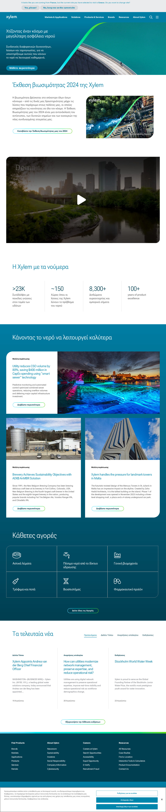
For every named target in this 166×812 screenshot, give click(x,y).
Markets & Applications (56, 17)
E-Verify (86, 765)
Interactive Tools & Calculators (132, 761)
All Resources (125, 749)
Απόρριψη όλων (127, 800)
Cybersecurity (53, 769)
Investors (51, 757)
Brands (111, 17)
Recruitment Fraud (91, 769)
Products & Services (94, 17)
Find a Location (125, 757)
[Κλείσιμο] (162, 799)
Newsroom (52, 749)
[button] (83, 199)
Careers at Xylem (90, 749)
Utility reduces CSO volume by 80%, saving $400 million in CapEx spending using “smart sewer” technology (31, 371)
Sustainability (53, 753)
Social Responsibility (56, 761)
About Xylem (139, 17)
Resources (124, 17)
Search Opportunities (92, 753)
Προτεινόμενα (90, 635)
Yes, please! (31, 7)
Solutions (75, 17)
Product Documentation (129, 765)
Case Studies (124, 753)
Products (15, 761)
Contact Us (124, 769)
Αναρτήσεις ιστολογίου (127, 635)
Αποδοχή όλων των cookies (127, 807)
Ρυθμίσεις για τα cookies (127, 793)
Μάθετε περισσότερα (21, 67)
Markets (15, 753)
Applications (16, 757)
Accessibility (88, 757)
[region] (83, 799)
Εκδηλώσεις (148, 635)
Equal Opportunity (91, 761)
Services (14, 765)
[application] (83, 200)
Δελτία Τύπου (107, 635)
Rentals (14, 769)
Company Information (56, 765)
